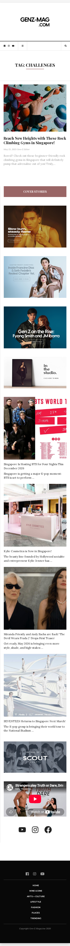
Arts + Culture (36, 896)
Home (36, 885)
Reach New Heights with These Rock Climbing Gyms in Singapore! (35, 140)
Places (36, 912)
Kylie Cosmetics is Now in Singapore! (28, 551)
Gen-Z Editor (23, 149)
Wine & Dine (35, 891)
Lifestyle (35, 902)
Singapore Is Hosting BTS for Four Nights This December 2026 (33, 466)
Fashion (35, 907)
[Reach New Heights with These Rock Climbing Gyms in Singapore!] (35, 107)
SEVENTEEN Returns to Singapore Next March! (35, 721)
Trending (35, 918)
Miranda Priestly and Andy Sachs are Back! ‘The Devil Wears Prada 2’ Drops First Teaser (34, 636)
